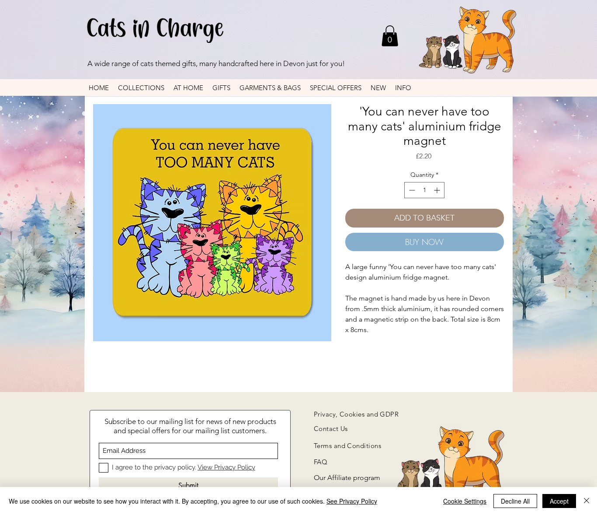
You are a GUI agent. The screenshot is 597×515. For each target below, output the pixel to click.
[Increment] (437, 190)
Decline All (515, 501)
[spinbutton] (424, 190)
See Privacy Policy (351, 501)
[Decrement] (411, 190)
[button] (390, 35)
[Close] (586, 501)
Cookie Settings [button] (464, 501)
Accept (559, 501)
